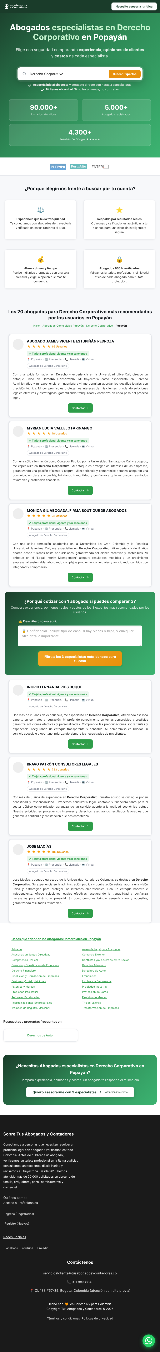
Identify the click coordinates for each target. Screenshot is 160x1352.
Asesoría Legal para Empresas (101, 949)
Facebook (11, 1248)
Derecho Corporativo (99, 325)
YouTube (27, 1248)
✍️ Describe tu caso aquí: (37, 621)
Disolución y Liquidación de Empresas (35, 976)
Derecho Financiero (23, 970)
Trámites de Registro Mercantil (30, 1008)
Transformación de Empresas (100, 1008)
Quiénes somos (15, 1198)
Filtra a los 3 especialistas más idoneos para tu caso (80, 659)
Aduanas (16, 949)
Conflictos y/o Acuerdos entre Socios (105, 960)
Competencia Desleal (24, 960)
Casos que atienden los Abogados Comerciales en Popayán (56, 939)
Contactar (78, 408)
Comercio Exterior (93, 954)
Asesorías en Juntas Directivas (30, 954)
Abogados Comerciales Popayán (63, 325)
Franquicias (89, 976)
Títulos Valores (91, 1002)
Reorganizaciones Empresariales (31, 1002)
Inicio (36, 325)
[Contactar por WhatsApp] (148, 1340)
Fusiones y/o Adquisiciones (28, 981)
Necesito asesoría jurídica (134, 6)
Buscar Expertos (124, 74)
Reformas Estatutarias (25, 997)
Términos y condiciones (63, 1318)
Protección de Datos (95, 991)
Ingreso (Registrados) (19, 1214)
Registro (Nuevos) (17, 1223)
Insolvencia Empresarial (96, 981)
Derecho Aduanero (94, 965)
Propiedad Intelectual (24, 991)
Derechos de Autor (94, 970)
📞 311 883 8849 (80, 1282)
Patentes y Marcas (23, 986)
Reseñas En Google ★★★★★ (80, 139)
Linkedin (42, 1248)
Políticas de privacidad (97, 1318)
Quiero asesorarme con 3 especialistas (80, 1092)
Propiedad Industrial (94, 986)
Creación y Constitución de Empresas (35, 965)
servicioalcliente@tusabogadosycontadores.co (80, 1273)
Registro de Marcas (94, 997)
